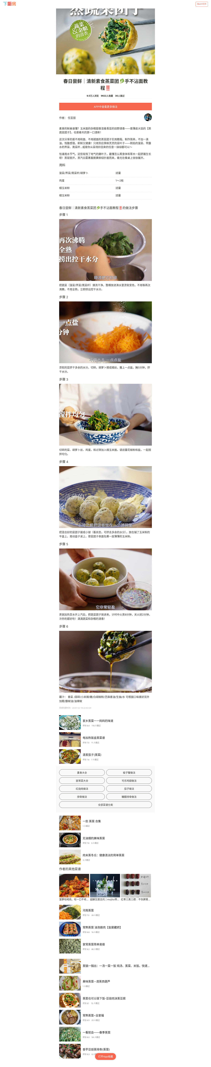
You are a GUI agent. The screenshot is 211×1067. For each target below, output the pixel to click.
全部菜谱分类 (105, 804)
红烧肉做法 (82, 788)
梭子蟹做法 (129, 772)
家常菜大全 (82, 780)
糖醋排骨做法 (129, 796)
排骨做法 (82, 796)
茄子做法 (129, 788)
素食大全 (82, 772)
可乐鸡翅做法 (129, 780)
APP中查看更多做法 (105, 106)
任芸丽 (72, 117)
